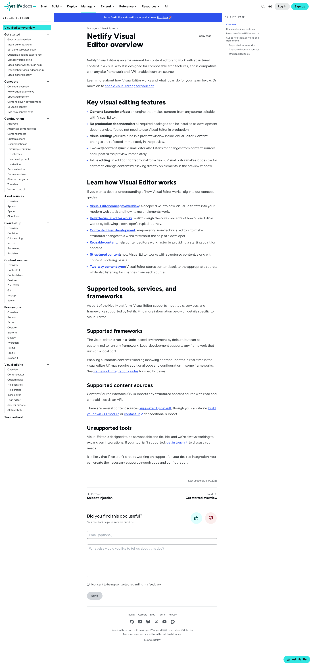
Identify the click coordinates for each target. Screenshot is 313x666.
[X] (156, 621)
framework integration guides (115, 371)
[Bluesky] (148, 621)
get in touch (175, 442)
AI (166, 6)
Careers (142, 614)
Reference (126, 6)
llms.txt (170, 634)
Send (94, 595)
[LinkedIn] (140, 621)
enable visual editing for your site (129, 86)
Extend (106, 6)
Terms (162, 614)
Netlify (131, 614)
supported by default (155, 408)
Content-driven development (112, 230)
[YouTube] (164, 621)
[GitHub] (131, 621)
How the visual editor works (111, 218)
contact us (132, 414)
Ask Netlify (299, 659)
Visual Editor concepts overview (114, 206)
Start (43, 6)
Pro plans (162, 17)
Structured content (105, 255)
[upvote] (196, 519)
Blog (152, 614)
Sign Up (300, 6)
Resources (149, 6)
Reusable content (103, 242)
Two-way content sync (107, 267)
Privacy (172, 614)
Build (55, 6)
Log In (282, 6)
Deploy (72, 6)
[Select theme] (270, 6)
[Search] (263, 6)
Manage (86, 6)
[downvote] (211, 519)
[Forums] (172, 621)
